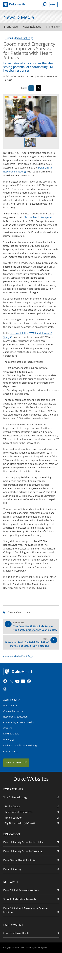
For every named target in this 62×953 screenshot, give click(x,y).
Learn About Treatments (18, 812)
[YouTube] (18, 681)
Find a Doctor (12, 806)
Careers (7, 728)
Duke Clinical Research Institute (21, 890)
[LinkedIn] (24, 681)
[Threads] (6, 689)
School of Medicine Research (19, 899)
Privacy (7, 739)
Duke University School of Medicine (23, 842)
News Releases (32, 26)
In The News (53, 26)
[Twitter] (12, 681)
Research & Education (15, 716)
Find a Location (13, 817)
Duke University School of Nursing (22, 851)
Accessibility (10, 699)
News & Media (11, 733)
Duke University (12, 869)
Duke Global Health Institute (19, 860)
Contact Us (9, 751)
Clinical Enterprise (13, 711)
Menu (53, 4)
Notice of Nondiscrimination (19, 745)
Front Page (11, 26)
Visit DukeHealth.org (15, 797)
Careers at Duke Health (16, 933)
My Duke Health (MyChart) (20, 823)
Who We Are (10, 705)
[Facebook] (6, 681)
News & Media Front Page (19, 37)
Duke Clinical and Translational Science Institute (25, 910)
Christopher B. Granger (37, 217)
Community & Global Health (18, 722)
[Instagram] (30, 681)
